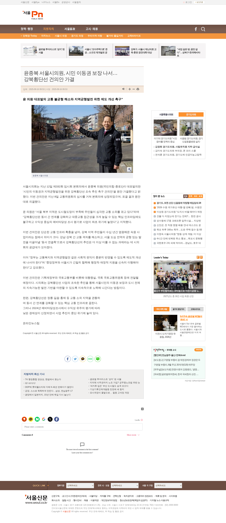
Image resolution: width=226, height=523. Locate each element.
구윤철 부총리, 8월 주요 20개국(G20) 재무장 (174, 364)
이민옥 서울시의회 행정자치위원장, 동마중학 (178, 146)
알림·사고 (66, 500)
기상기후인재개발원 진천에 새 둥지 (107, 389)
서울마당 (93, 496)
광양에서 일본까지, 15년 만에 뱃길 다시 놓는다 (48, 394)
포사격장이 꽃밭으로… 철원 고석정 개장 (109, 392)
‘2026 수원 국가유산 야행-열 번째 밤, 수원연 (179, 207)
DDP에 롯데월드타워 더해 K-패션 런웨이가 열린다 (49, 387)
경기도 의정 (77, 35)
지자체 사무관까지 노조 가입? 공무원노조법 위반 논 (115, 382)
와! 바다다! (30, 383)
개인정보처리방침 (109, 500)
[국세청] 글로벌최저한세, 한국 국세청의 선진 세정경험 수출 (182, 374)
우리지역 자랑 (95, 35)
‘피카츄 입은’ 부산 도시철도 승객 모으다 (109, 386)
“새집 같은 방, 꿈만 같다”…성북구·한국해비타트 (188, 52)
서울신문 (25, 2)
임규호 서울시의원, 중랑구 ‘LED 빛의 (174, 150)
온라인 (79, 496)
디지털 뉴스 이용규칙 (159, 500)
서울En (55, 2)
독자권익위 (129, 496)
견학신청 (117, 496)
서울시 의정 (61, 35)
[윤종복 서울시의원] (82, 107)
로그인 (188, 2)
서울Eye (36, 2)
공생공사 (65, 2)
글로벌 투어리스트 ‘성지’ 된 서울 (105, 379)
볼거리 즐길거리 (114, 35)
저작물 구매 (105, 496)
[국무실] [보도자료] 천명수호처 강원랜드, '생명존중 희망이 (181, 369)
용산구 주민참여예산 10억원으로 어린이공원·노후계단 (179, 291)
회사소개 (55, 500)
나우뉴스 (46, 2)
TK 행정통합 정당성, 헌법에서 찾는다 (43, 379)
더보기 (198, 349)
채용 (86, 500)
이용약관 (95, 500)
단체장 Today (30, 35)
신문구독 (55, 496)
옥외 (84, 496)
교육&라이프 (134, 35)
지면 (73, 496)
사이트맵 (173, 496)
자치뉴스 (45, 35)
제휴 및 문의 (160, 496)
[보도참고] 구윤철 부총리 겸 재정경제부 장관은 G (177, 360)
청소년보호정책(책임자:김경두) (133, 500)
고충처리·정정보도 (144, 496)
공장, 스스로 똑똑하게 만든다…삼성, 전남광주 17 (49, 391)
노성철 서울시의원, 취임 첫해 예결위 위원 (176, 154)
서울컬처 (76, 2)
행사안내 (77, 500)
